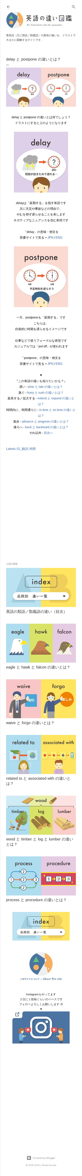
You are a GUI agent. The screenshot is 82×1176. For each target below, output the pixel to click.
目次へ (48, 432)
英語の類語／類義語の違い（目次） (36, 611)
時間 (33, 448)
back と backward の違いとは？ (46, 427)
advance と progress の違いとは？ (45, 421)
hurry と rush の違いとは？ (45, 392)
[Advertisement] (41, 512)
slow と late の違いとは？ (45, 386)
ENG (59, 237)
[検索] (73, 6)
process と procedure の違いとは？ (36, 900)
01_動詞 (22, 448)
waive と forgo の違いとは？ (30, 723)
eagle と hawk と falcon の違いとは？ (38, 667)
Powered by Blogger (44, 1157)
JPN (50, 237)
